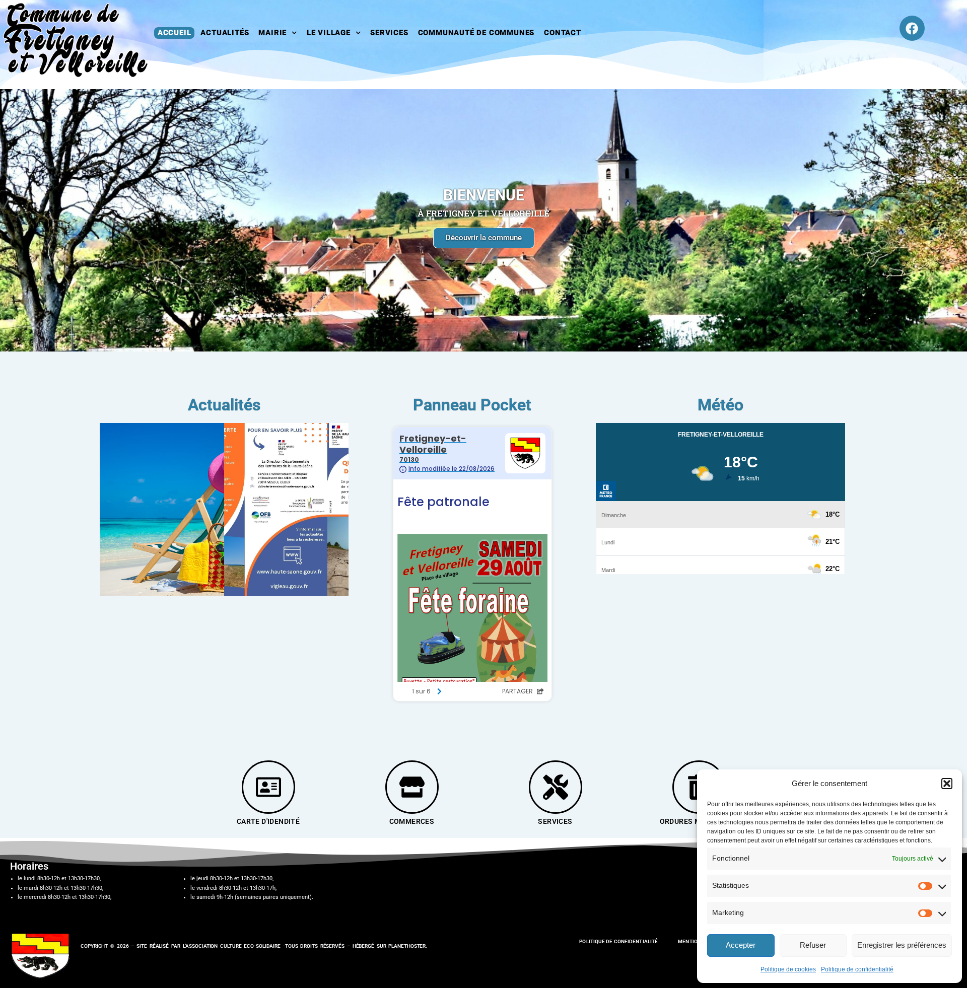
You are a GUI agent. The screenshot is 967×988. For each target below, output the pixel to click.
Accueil (174, 32)
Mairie (272, 32)
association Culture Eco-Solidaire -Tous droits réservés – (268, 946)
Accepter (740, 945)
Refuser (813, 945)
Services (389, 32)
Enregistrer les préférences (901, 945)
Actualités (224, 32)
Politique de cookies (788, 969)
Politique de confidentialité (857, 969)
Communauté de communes (476, 32)
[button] (947, 784)
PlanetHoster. (407, 946)
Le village (329, 32)
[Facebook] (912, 28)
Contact (562, 32)
